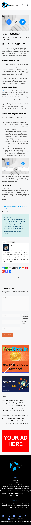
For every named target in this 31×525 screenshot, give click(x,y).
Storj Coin (4, 64)
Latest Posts (11, 242)
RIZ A (11, 245)
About (4, 242)
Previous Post (15, 278)
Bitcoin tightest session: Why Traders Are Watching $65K (15, 400)
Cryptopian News (22, 247)
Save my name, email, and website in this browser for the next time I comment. (25, 320)
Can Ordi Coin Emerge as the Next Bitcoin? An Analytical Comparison (15, 207)
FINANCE (4, 39)
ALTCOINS (13, 37)
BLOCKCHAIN (19, 37)
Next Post (15, 282)
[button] (22, 5)
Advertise (15, 481)
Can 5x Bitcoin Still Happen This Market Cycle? (12, 408)
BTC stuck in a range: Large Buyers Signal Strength (13, 405)
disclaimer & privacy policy (15, 484)
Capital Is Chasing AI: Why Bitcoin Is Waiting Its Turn (14, 421)
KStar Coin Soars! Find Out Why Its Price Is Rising (13, 203)
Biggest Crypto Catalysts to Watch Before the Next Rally (15, 415)
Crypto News (26, 37)
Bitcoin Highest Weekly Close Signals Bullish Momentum (15, 403)
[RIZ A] (6, 248)
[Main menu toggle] (27, 5)
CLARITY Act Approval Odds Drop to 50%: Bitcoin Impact (15, 423)
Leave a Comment (6, 37)
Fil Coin (3, 91)
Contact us (15, 482)
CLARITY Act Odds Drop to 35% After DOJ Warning (13, 418)
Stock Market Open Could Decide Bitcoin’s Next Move (14, 426)
